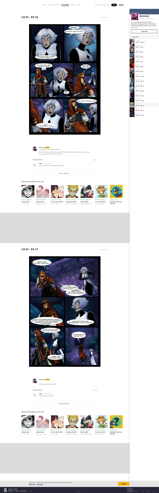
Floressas (42, 147)
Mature (73, 5)
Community (65, 5)
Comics (50, 5)
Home (45, 5)
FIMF (40, 163)
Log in (114, 5)
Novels (57, 5)
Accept (123, 484)
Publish (121, 5)
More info (32, 484)
